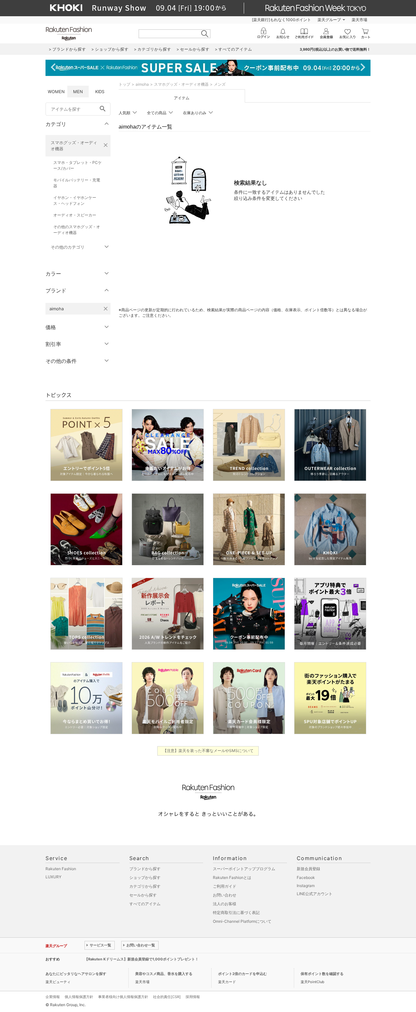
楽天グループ (329, 19)
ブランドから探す (145, 868)
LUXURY (53, 876)
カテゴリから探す (145, 886)
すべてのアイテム (145, 903)
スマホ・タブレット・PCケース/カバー (77, 165)
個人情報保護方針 (79, 996)
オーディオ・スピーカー (74, 215)
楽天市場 (359, 19)
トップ (124, 84)
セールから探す (143, 895)
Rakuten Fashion (61, 868)
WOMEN (56, 91)
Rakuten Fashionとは (232, 877)
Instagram (306, 885)
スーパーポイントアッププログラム (244, 868)
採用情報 (193, 996)
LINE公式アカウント (314, 893)
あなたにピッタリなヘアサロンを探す (76, 973)
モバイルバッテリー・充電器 (76, 183)
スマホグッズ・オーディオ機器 (74, 145)
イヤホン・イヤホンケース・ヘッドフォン (74, 200)
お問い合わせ (224, 895)
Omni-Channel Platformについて (242, 921)
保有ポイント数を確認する (322, 973)
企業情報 (53, 996)
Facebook (306, 877)
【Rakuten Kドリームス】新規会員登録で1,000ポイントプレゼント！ (141, 959)
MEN (78, 91)
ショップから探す (145, 877)
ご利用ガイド (224, 886)
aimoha (142, 84)
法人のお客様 (224, 903)
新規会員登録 (308, 868)
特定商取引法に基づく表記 (236, 912)
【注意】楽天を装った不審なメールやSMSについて (208, 750)
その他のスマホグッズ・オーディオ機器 (76, 229)
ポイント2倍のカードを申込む (242, 973)
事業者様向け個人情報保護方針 (123, 996)
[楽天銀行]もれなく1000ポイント (281, 19)
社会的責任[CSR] (167, 996)
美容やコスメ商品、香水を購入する (163, 973)
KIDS (99, 91)
